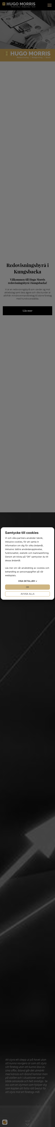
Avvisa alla (27, 593)
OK (27, 587)
